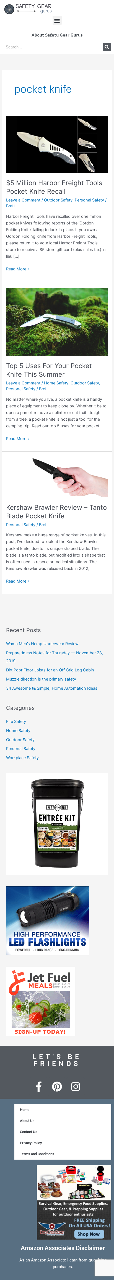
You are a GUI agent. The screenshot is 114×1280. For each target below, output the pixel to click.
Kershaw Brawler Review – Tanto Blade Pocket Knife (56, 511)
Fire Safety (16, 721)
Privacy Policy (31, 1143)
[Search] (107, 47)
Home (24, 1110)
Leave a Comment (23, 200)
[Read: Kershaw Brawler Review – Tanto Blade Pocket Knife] (57, 477)
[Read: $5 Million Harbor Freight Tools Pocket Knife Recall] (57, 143)
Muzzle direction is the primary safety (41, 679)
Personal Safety (89, 200)
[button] (57, 20)
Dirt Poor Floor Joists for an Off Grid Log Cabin (50, 670)
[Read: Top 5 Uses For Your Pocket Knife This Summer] (57, 321)
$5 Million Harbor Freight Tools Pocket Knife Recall (54, 187)
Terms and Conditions (37, 1154)
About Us (27, 1121)
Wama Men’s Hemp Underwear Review (42, 643)
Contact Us (28, 1132)
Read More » (18, 268)
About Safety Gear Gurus (57, 35)
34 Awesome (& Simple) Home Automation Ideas (51, 688)
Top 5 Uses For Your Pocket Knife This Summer (49, 370)
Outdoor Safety (58, 200)
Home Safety (56, 383)
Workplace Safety (22, 757)
